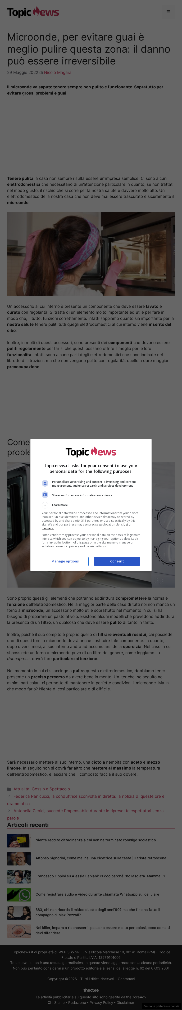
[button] (91, 505)
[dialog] (91, 505)
